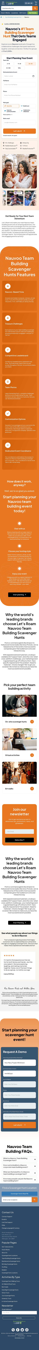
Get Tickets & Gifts (7, 1247)
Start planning (18, 595)
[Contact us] (13, 1331)
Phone (5, 1090)
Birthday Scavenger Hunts (9, 1264)
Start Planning (18, 923)
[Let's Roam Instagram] (26, 1331)
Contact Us (8, 1212)
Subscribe (19, 840)
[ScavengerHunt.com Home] (1, 17)
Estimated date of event (9, 1068)
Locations (14, 13)
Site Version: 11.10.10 (19, 1337)
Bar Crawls (5, 1287)
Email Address (7, 1309)
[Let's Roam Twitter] (22, 1331)
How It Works (6, 1249)
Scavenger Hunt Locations (10, 1255)
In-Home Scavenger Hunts (9, 1301)
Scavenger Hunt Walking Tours (11, 1281)
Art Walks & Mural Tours (9, 1284)
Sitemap (29, 1335)
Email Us (4, 1219)
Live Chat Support (7, 1222)
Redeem (4, 1270)
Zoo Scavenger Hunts (8, 1295)
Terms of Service (12, 1335)
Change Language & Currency (11, 1228)
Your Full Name (7, 1079)
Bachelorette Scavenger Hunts (11, 1261)
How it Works (5, 13)
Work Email (6, 1101)
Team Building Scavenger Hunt (13, 17)
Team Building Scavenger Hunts (11, 1258)
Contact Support (7, 1216)
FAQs (3, 1225)
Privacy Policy (21, 1335)
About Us (4, 1252)
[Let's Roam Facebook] (18, 1331)
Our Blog (4, 1267)
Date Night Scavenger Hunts (10, 1290)
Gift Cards (23, 13)
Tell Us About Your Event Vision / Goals (13, 1111)
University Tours (6, 1298)
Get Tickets (32, 13)
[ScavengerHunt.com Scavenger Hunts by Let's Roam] (12, 3)
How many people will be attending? (12, 1057)
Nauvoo (26, 17)
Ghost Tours (5, 1292)
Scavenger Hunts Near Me (19, 1194)
